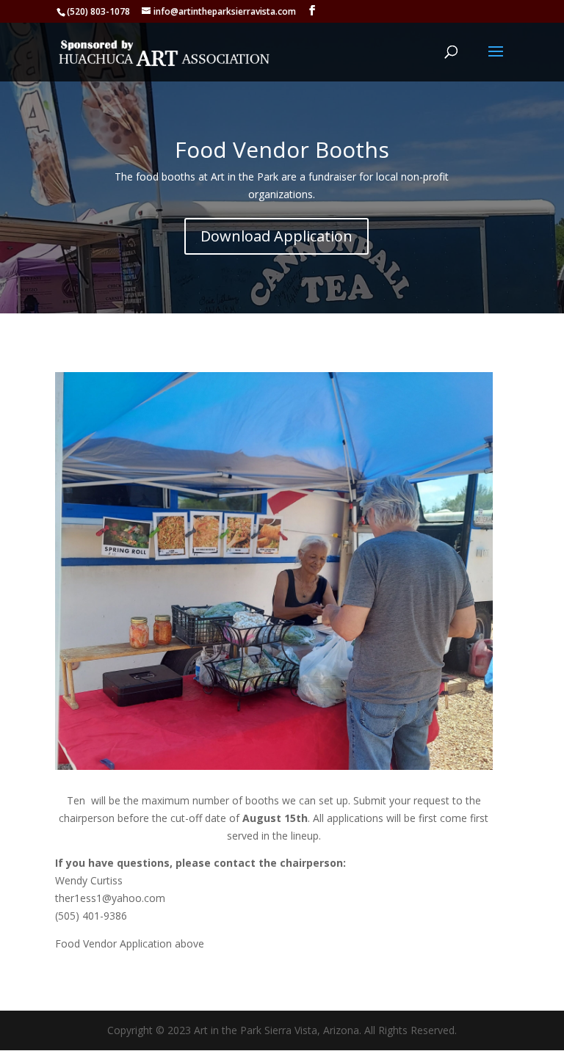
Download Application (276, 236)
